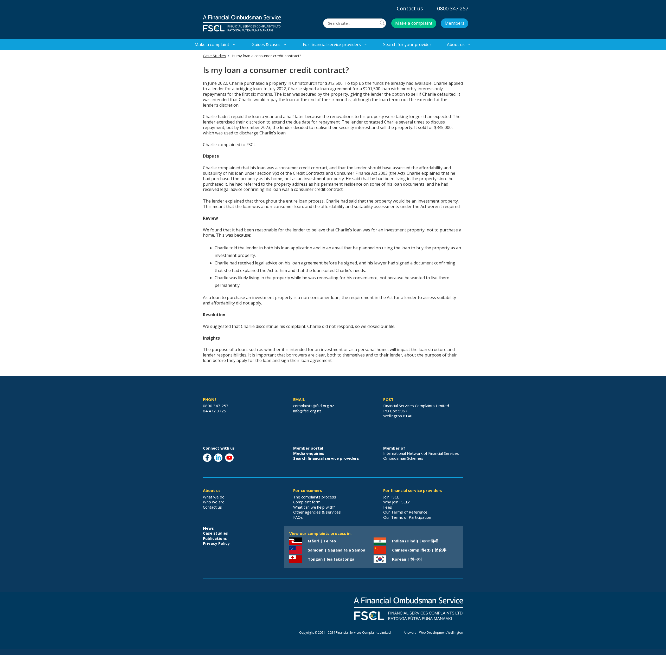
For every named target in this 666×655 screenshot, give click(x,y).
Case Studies (214, 55)
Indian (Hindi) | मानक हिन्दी (415, 540)
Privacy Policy (216, 543)
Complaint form (307, 501)
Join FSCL (391, 497)
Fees (387, 507)
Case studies (215, 533)
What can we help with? (314, 507)
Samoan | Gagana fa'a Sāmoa (336, 550)
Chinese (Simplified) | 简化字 (419, 550)
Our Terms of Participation (407, 517)
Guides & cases (266, 44)
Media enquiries (308, 453)
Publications (215, 538)
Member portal (308, 448)
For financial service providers (332, 44)
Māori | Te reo (322, 540)
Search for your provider (407, 44)
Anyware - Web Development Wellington (433, 632)
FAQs (298, 517)
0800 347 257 (452, 8)
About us (456, 44)
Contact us (410, 8)
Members (454, 23)
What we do (214, 497)
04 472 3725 (214, 410)
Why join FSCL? (396, 501)
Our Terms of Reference (405, 512)
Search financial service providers (326, 458)
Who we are (214, 501)
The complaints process (314, 497)
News (208, 528)
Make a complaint (413, 23)
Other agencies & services (317, 512)
